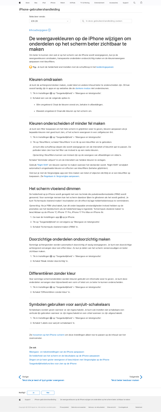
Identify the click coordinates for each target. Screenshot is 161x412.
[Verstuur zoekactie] (83, 21)
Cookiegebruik (123, 407)
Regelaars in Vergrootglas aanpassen (61, 176)
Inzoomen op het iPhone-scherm (49, 335)
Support (27, 400)
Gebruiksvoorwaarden (78, 407)
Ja (33, 393)
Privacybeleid (64, 407)
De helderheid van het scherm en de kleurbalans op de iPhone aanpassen (64, 355)
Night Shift (43, 165)
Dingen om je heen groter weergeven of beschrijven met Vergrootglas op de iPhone (69, 359)
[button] (134, 3)
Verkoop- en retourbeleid (96, 407)
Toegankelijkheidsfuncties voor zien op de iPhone (53, 363)
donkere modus (82, 88)
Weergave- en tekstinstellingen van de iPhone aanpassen (56, 352)
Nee (48, 393)
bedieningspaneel (104, 67)
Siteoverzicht (111, 407)
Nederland (138, 407)
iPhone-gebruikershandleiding (39, 9)
